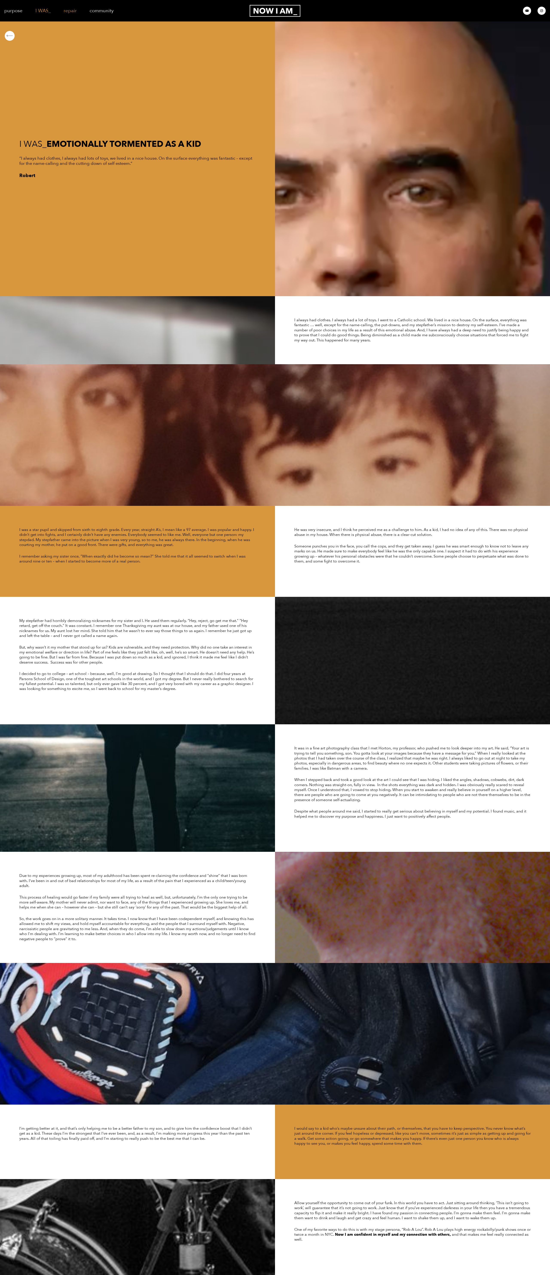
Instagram (542, 11)
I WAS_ (43, 10)
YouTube (527, 11)
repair (70, 10)
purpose (13, 10)
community (102, 10)
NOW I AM (275, 11)
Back (21, 35)
